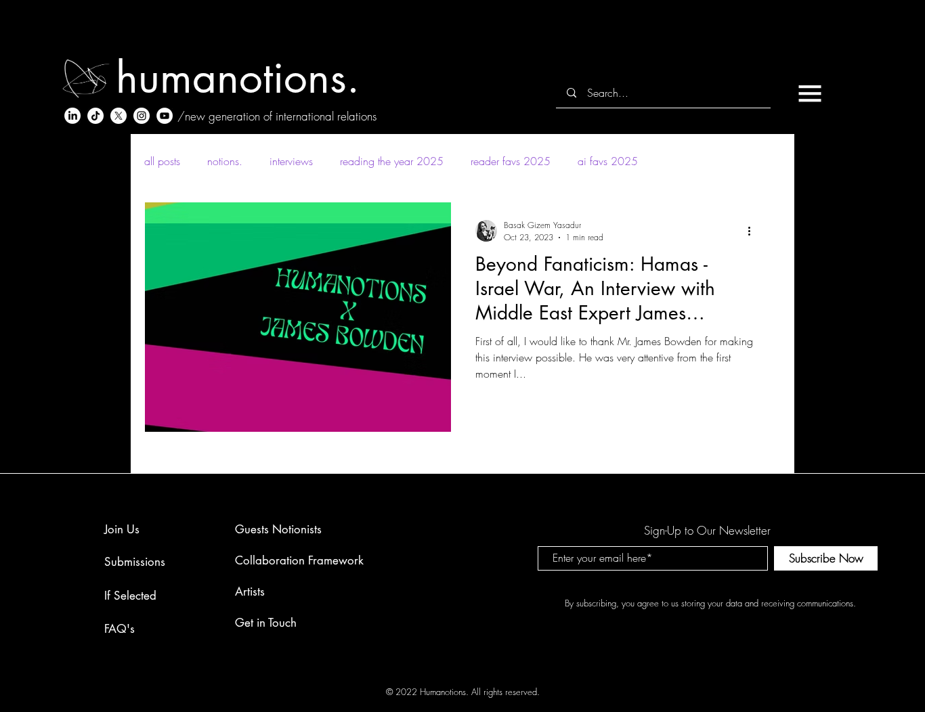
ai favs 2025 (608, 161)
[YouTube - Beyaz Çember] (164, 116)
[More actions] (754, 231)
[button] (810, 93)
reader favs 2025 (511, 161)
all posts (162, 161)
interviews (291, 161)
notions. (224, 161)
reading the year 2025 (392, 161)
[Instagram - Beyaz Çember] (141, 116)
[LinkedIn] (72, 116)
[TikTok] (95, 116)
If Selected (130, 595)
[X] (118, 116)
